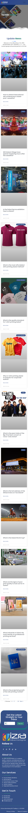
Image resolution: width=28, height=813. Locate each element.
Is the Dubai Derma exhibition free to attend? (13, 210)
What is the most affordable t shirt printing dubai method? (14, 266)
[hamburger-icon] (24, 2)
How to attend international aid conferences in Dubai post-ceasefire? (13, 96)
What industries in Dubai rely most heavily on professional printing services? (13, 634)
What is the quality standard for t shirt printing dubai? (13, 321)
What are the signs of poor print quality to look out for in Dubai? (13, 583)
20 (18, 701)
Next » (21, 701)
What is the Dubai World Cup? (14, 538)
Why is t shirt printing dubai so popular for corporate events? (13, 377)
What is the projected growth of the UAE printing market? (14, 691)
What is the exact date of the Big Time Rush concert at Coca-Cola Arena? (13, 435)
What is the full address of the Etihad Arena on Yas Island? (14, 492)
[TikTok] (13, 749)
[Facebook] (3, 749)
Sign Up (20, 723)
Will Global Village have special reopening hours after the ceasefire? (14, 153)
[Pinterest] (9, 749)
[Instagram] (6, 749)
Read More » (6, 101)
